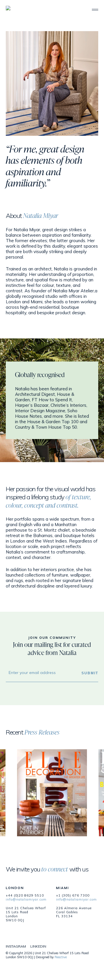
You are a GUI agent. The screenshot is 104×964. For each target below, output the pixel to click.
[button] (95, 10)
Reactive (61, 957)
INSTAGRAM (16, 946)
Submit (89, 673)
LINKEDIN (38, 946)
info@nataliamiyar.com (26, 899)
